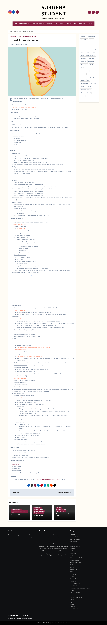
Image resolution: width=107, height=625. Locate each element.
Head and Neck (74, 565)
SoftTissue (93, 83)
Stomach (89, 86)
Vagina (88, 95)
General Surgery (31, 36)
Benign (94, 49)
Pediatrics (83, 77)
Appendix (88, 42)
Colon (82, 55)
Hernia (82, 67)
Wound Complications (76, 609)
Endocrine (72, 548)
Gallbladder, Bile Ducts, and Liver (19, 512)
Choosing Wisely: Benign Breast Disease (48, 479)
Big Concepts (60, 23)
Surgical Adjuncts (39, 513)
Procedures (49, 23)
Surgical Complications (76, 595)
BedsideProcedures (85, 49)
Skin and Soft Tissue (75, 583)
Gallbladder (91, 61)
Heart (91, 64)
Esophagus (91, 58)
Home (15, 23)
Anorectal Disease (75, 539)
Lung (88, 67)
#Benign (13, 44)
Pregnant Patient (75, 578)
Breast (12, 36)
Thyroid (89, 92)
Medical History (71, 23)
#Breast (18, 44)
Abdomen (58, 507)
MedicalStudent (85, 70)
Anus (82, 42)
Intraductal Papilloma (64, 492)
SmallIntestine (84, 83)
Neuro (92, 70)
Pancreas (83, 74)
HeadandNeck (84, 64)
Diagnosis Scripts (38, 23)
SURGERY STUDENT (19, 616)
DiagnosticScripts (90, 55)
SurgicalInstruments (86, 89)
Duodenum (83, 58)
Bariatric (83, 45)
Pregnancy (91, 77)
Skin (88, 80)
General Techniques (39, 511)
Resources (82, 23)
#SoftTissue (23, 44)
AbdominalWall (91, 36)
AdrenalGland (84, 39)
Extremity (83, 61)
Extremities (73, 553)
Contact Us (90, 23)
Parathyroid (91, 74)
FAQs (71, 555)
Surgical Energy (38, 515)
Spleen (82, 86)
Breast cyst (15, 464)
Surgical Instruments (76, 597)
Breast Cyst (16, 492)
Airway (91, 39)
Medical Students (24, 23)
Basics (89, 45)
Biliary (82, 52)
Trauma (83, 95)
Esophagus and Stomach (77, 551)
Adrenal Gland (74, 537)
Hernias (72, 567)
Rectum (83, 80)
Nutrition (72, 572)
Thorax (82, 92)
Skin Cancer (73, 585)
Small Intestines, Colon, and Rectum (80, 588)
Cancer (94, 52)
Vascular (83, 99)
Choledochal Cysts (17, 515)
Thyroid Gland (74, 602)
